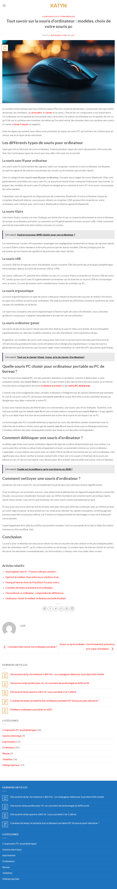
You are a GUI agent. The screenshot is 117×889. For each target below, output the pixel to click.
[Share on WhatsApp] (44, 608)
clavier (48, 112)
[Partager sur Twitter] (55, 608)
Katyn (58, 5)
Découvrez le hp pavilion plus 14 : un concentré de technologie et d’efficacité (49, 683)
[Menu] (4, 5)
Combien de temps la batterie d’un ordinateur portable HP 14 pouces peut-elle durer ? (54, 700)
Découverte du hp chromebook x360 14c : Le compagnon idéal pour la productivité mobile (57, 674)
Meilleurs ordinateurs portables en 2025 (31, 709)
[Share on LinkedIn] (72, 608)
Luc (73, 35)
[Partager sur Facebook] (50, 608)
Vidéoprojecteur (11, 765)
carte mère (36, 112)
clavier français (21, 124)
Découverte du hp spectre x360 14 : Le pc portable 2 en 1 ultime (43, 691)
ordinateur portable (51, 385)
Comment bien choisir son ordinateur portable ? (32, 646)
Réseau (6, 753)
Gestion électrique (11, 735)
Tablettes (7, 759)
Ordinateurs (8, 747)
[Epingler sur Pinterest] (66, 608)
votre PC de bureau (79, 385)
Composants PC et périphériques (58, 16)
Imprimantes (9, 741)
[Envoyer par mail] (61, 608)
